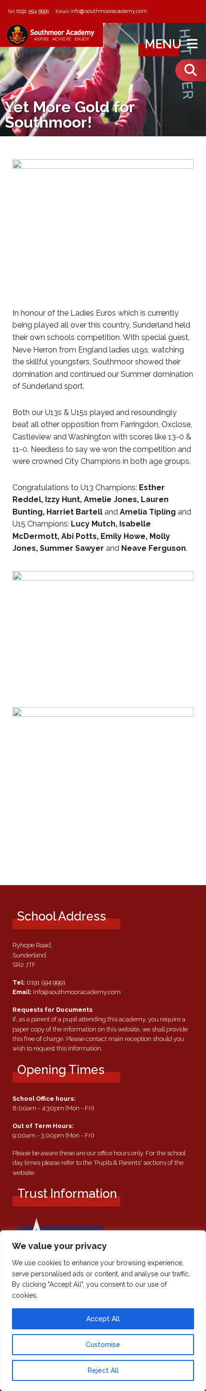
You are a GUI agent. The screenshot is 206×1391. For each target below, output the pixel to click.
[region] (103, 1310)
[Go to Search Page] (190, 70)
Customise (103, 1344)
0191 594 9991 (32, 11)
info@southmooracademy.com (108, 11)
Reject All (103, 1370)
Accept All (103, 1319)
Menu (164, 44)
